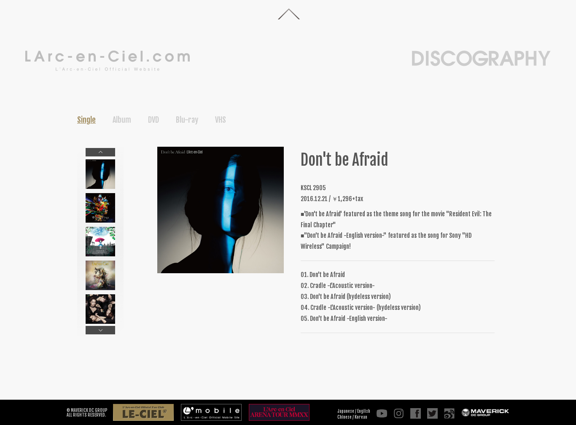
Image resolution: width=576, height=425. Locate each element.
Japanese (345, 411)
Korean (361, 417)
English (363, 411)
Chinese (344, 417)
